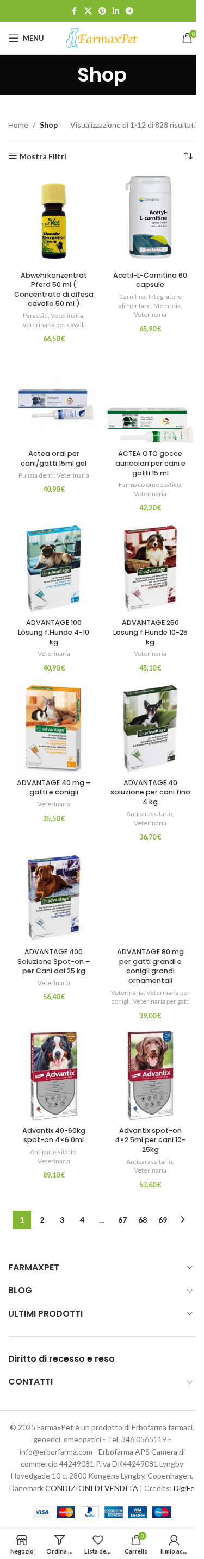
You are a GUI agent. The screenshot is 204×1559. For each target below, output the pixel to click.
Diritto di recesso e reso (61, 1359)
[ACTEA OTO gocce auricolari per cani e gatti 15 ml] (150, 399)
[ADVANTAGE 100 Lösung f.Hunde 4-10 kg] (54, 568)
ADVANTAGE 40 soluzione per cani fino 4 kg (150, 792)
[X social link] (88, 11)
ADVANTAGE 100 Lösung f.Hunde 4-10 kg (53, 632)
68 (142, 1219)
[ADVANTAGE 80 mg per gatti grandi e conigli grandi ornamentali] (150, 897)
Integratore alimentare (150, 301)
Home (18, 124)
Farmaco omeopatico (150, 484)
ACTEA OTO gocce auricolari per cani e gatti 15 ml (150, 463)
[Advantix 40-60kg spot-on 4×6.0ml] (54, 1076)
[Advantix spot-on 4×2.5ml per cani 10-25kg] (150, 1076)
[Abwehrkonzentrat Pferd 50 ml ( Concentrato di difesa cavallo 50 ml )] (54, 221)
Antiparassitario (149, 814)
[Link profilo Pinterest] (102, 11)
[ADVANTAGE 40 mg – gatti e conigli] (54, 728)
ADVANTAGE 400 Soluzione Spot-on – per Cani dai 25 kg (53, 961)
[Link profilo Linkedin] (115, 11)
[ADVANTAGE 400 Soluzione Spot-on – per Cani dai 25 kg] (54, 897)
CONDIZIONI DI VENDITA (91, 1488)
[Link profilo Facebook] (74, 11)
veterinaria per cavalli (54, 325)
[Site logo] (102, 37)
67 (122, 1219)
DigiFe (184, 1488)
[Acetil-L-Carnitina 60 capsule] (150, 221)
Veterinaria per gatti (161, 1001)
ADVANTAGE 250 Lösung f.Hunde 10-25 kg (150, 632)
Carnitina (132, 296)
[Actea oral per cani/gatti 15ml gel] (54, 399)
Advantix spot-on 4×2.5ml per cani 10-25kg (150, 1140)
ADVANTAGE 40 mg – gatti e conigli (54, 787)
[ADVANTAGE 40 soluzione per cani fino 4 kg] (150, 728)
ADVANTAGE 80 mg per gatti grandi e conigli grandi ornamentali (150, 966)
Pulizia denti (36, 475)
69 (162, 1219)
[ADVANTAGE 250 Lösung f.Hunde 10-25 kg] (150, 568)
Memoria (167, 306)
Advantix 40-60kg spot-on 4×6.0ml (53, 1135)
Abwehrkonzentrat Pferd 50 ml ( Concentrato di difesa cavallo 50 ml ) (54, 290)
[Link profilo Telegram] (129, 11)
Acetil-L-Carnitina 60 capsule (150, 280)
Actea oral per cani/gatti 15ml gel (53, 458)
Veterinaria (67, 315)
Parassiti (35, 315)
